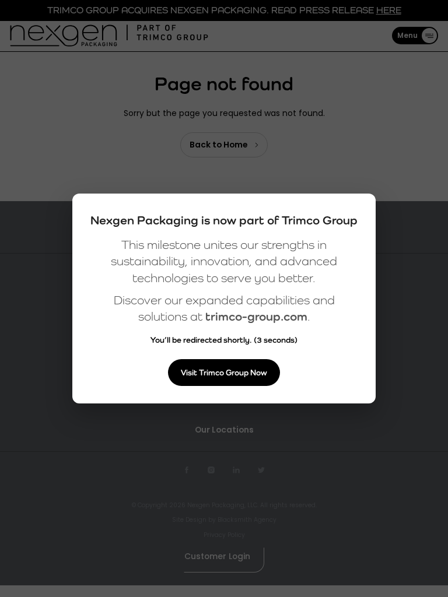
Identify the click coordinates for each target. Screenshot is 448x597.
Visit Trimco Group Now (224, 372)
